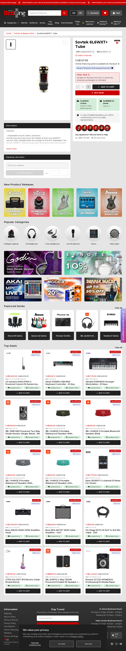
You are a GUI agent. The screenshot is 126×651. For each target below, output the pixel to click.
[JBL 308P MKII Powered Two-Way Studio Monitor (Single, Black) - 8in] (22, 413)
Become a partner (90, 23)
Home (8, 33)
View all (118, 347)
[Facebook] (112, 644)
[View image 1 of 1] (11, 44)
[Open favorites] (105, 13)
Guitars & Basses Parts (24, 33)
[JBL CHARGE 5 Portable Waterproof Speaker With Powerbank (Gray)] (22, 463)
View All (118, 308)
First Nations (9, 626)
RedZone (33, 23)
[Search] (64, 13)
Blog (57, 23)
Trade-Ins (77, 23)
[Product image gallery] (11, 115)
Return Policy (10, 617)
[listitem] (15, 202)
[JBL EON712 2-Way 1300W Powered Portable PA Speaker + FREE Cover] (62, 562)
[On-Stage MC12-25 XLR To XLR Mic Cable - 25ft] (103, 512)
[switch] (77, 13)
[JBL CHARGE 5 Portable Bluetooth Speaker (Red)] (103, 413)
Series (42, 23)
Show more (11, 149)
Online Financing (11, 630)
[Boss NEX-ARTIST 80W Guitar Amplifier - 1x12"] (62, 512)
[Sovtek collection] (117, 42)
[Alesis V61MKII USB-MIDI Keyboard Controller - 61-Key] (62, 364)
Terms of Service (11, 620)
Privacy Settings (11, 636)
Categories (11, 23)
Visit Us (106, 106)
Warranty (8, 633)
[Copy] (93, 52)
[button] (25, 379)
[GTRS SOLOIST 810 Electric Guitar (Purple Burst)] (22, 562)
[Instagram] (116, 644)
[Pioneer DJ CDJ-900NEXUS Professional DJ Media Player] (103, 562)
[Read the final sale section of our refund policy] (89, 75)
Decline (88, 644)
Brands (24, 23)
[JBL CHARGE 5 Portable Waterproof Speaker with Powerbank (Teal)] (62, 463)
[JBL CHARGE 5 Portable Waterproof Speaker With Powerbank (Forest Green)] (62, 413)
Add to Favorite (85, 55)
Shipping (7, 613)
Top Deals (50, 23)
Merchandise (67, 23)
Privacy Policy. (77, 636)
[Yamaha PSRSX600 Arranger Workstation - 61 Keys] (103, 364)
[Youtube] (121, 644)
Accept (61, 644)
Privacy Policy (10, 623)
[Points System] (112, 68)
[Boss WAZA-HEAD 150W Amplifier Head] (22, 512)
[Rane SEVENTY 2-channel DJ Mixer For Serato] (103, 463)
